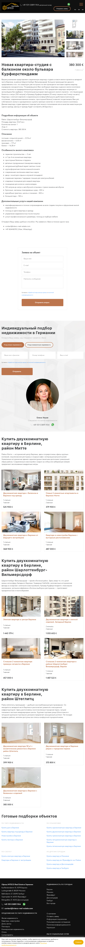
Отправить (64, 493)
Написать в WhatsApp (64, 502)
